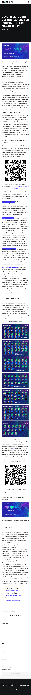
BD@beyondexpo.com (11, 590)
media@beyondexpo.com (13, 595)
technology (12, 611)
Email (4, 651)
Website (4, 659)
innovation (4, 611)
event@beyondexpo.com (12, 600)
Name (4, 643)
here (13, 448)
